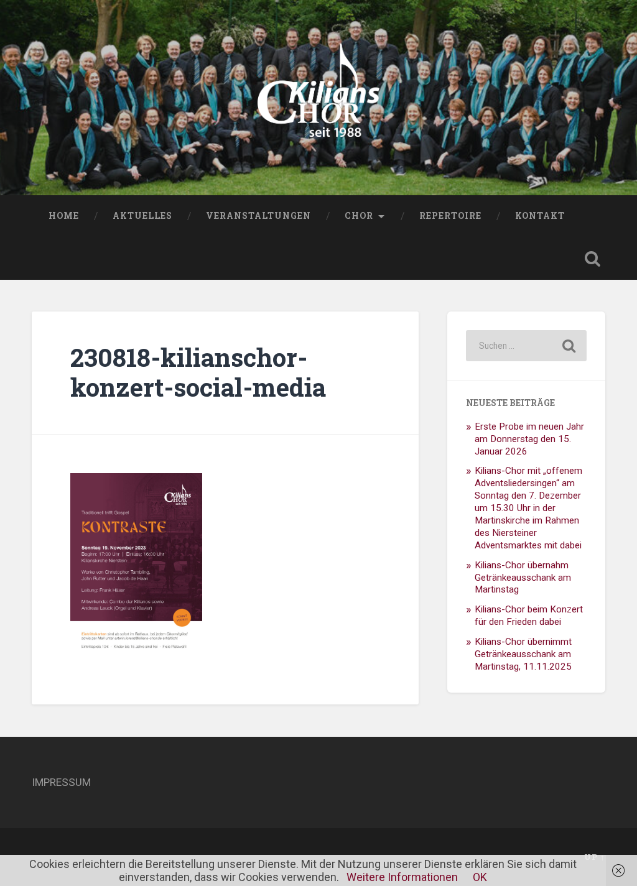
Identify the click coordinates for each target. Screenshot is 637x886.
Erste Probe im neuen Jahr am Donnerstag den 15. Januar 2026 (529, 439)
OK (480, 877)
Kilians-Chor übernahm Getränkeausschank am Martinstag (523, 578)
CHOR (359, 215)
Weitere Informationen (402, 877)
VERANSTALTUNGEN (258, 215)
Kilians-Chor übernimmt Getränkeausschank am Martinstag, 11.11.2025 (523, 654)
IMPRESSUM (61, 782)
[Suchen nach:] (526, 345)
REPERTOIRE (450, 215)
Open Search (592, 259)
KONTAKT (540, 215)
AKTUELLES (142, 215)
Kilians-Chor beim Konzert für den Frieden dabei (529, 615)
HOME (64, 215)
